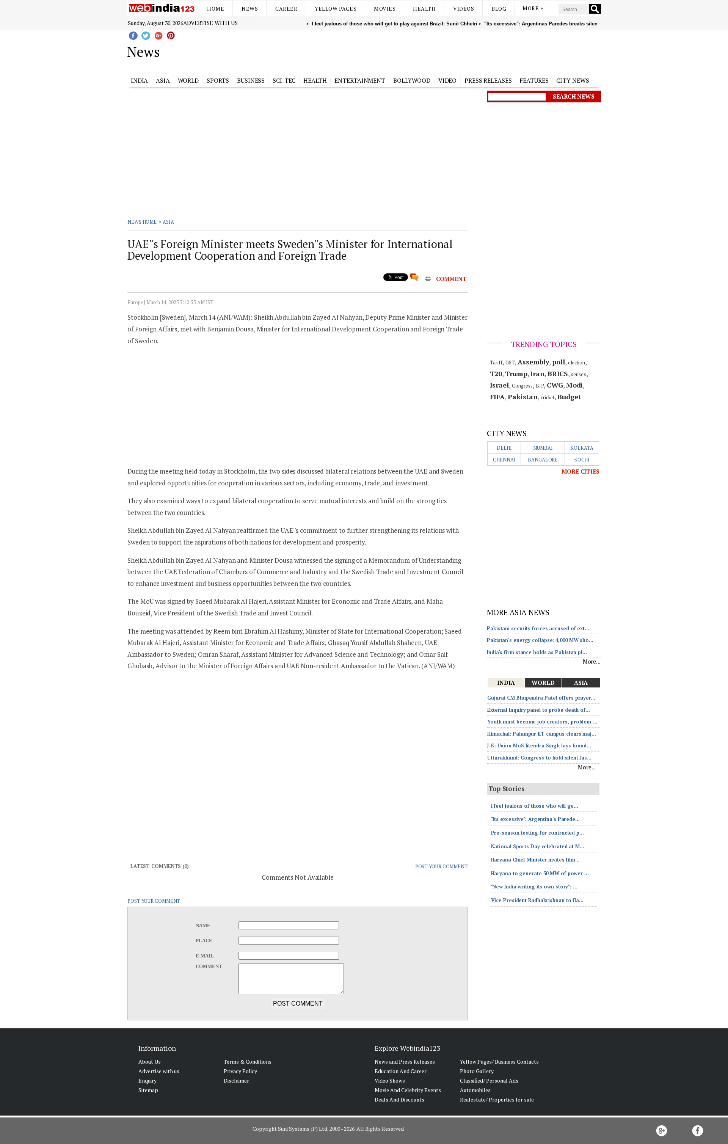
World (188, 80)
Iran (537, 373)
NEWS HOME (142, 221)
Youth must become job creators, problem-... (542, 721)
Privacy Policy (240, 1071)
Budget (569, 396)
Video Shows (390, 1080)
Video (447, 80)
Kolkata (581, 447)
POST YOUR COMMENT (441, 866)
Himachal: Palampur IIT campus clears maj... (541, 733)
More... (592, 661)
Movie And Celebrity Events (408, 1090)
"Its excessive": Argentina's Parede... (535, 819)
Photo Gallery (477, 1071)
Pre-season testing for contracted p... (537, 832)
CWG (555, 384)
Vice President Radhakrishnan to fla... (537, 900)
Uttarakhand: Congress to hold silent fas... (539, 757)
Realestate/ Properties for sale (497, 1099)
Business (251, 80)
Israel (499, 384)
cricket (547, 397)
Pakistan (523, 396)
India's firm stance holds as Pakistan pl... (537, 652)
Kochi (582, 459)
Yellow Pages (335, 8)
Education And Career (401, 1071)
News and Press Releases (405, 1061)
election (576, 362)
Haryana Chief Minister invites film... (535, 859)
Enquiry (147, 1080)
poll (558, 361)
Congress (522, 385)
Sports (218, 80)
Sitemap (148, 1090)
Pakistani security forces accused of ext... (538, 628)
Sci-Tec (284, 80)
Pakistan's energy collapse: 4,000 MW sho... (540, 640)
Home (215, 8)
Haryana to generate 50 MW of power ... (540, 873)
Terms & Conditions (247, 1061)
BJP (540, 385)
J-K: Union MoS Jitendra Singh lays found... (539, 745)
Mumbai (543, 447)
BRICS (558, 373)
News (250, 8)
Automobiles (475, 1090)
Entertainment (359, 80)
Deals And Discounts (399, 1099)
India (139, 80)
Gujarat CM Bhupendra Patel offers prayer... (541, 697)
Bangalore (543, 459)
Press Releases (488, 80)
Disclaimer (236, 1080)
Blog (498, 8)
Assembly (533, 361)
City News (572, 80)
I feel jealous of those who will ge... (534, 805)
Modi (574, 384)
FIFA (497, 396)
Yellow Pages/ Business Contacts (499, 1061)
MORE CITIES (580, 471)
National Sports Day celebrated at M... (537, 846)
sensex (578, 374)
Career (286, 8)
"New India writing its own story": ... (534, 886)
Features (533, 80)
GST (510, 362)
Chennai (504, 459)
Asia (163, 80)
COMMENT (451, 278)
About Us (149, 1061)
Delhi (504, 447)
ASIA (168, 221)
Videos (463, 8)
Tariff (496, 362)
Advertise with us (210, 23)
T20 (496, 373)
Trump (516, 373)
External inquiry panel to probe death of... (538, 709)
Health (424, 8)
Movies (384, 8)
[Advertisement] (402, 50)
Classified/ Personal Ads (489, 1080)
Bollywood (411, 80)
